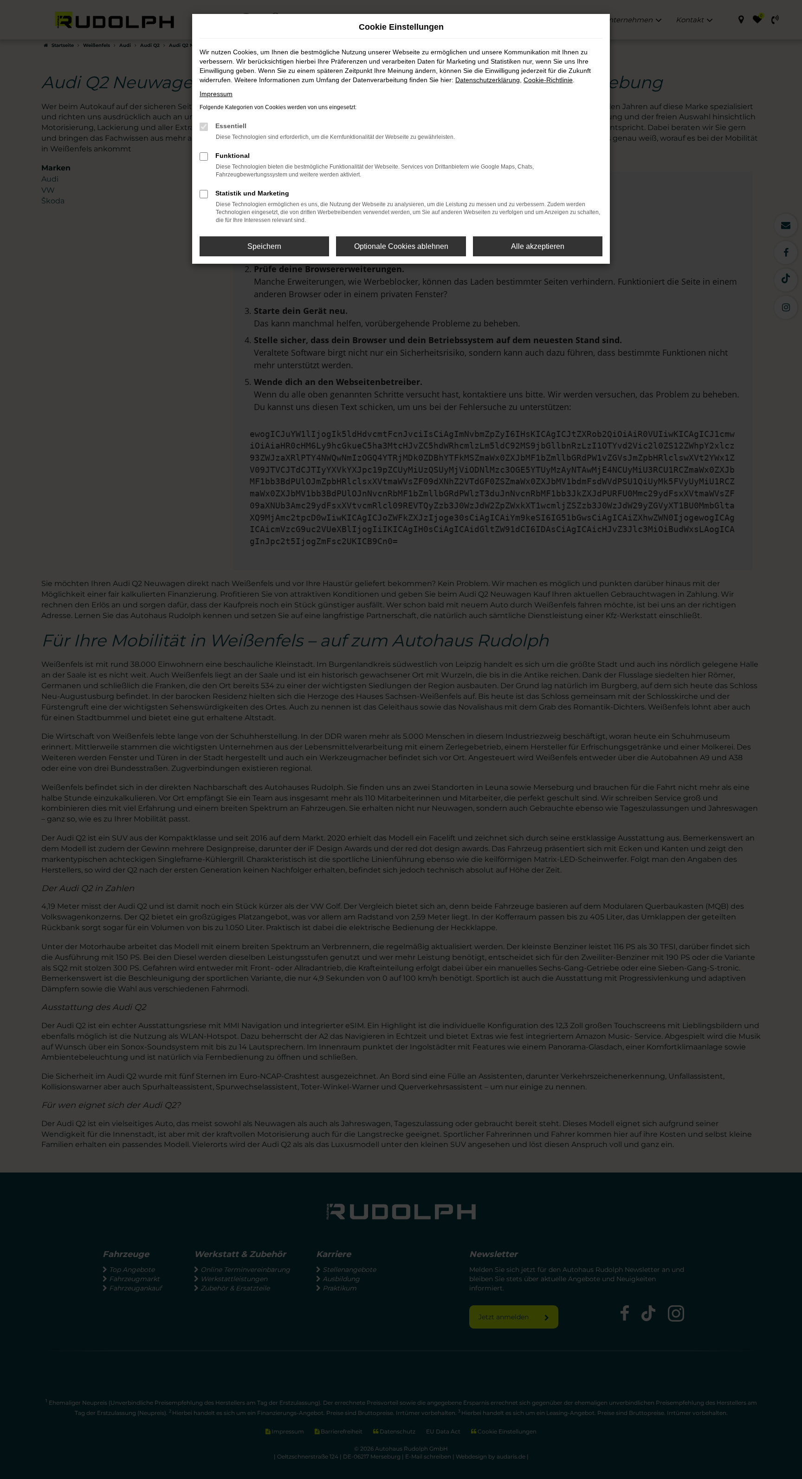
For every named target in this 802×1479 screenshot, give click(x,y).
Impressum (216, 94)
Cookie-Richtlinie (548, 80)
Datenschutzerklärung (487, 80)
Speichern (264, 246)
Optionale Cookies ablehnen (401, 246)
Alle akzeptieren (537, 246)
